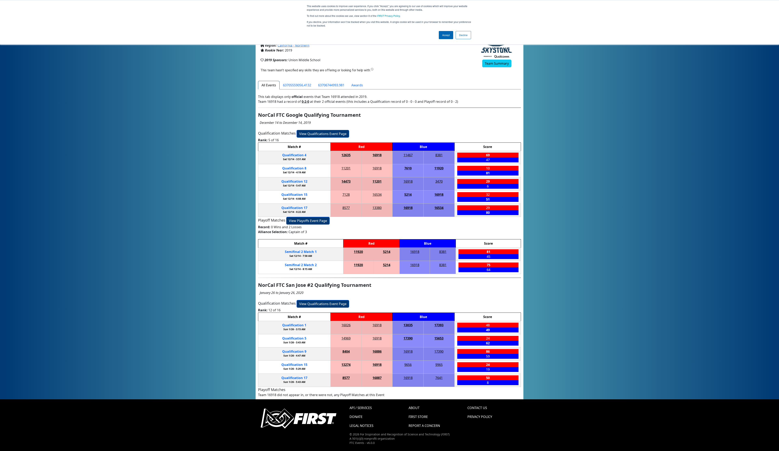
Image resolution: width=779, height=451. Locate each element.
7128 (346, 194)
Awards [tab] (357, 85)
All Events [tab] (268, 85)
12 (294, 181)
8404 (346, 351)
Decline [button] (463, 35)
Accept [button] (446, 35)
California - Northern (293, 45)
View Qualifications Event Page (322, 134)
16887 (377, 378)
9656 (408, 364)
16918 (377, 155)
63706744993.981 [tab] (331, 85)
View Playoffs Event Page (308, 221)
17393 (438, 325)
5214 (408, 194)
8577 (346, 208)
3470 (439, 181)
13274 (346, 364)
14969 (346, 338)
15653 (438, 338)
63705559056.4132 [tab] (297, 85)
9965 (439, 364)
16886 (377, 351)
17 (294, 208)
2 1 (301, 252)
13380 (377, 208)
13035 (408, 325)
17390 (408, 338)
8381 (439, 155)
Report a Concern (424, 425)
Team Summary (497, 63)
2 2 (301, 265)
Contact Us (477, 408)
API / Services (361, 408)
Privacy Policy (388, 15)
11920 (438, 168)
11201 (346, 168)
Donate (356, 417)
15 (294, 194)
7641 (439, 378)
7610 (408, 168)
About (414, 408)
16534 (377, 194)
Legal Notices (361, 425)
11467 (408, 155)
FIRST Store (418, 417)
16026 (346, 325)
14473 (346, 181)
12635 (346, 155)
